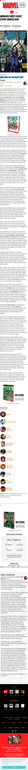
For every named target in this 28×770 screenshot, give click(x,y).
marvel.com (23, 727)
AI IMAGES (4, 722)
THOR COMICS (16, 719)
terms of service (16, 727)
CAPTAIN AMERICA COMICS (8, 717)
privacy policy (10, 727)
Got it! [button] (14, 767)
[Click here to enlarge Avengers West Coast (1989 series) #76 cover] (13, 72)
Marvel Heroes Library (13, 747)
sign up (5, 727)
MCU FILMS (13, 722)
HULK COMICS (18, 717)
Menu (4, 1)
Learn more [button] (5, 763)
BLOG (8, 722)
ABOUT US (20, 722)
